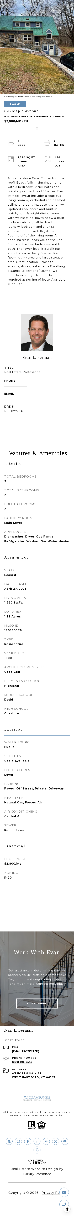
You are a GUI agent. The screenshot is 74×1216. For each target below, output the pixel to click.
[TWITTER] (55, 1141)
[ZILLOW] (9, 1141)
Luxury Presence (37, 1174)
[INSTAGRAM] (18, 1141)
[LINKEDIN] (37, 1141)
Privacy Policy (54, 1193)
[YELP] (46, 1141)
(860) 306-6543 (15, 385)
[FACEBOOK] (27, 1141)
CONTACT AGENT (37, 422)
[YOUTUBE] (64, 1141)
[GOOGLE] (37, 1150)
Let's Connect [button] (37, 1003)
